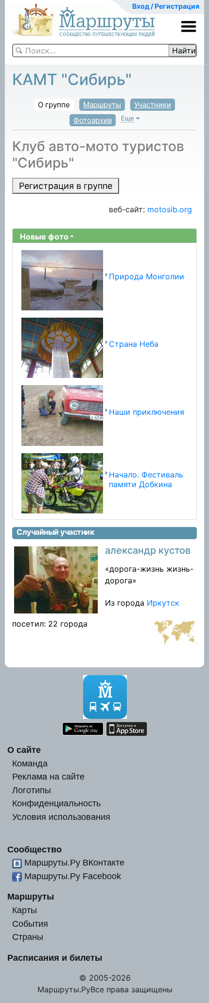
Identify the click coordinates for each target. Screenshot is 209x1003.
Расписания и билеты (54, 957)
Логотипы (31, 790)
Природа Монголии (146, 276)
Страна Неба (133, 344)
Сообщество (34, 849)
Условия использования (61, 817)
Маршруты (102, 104)
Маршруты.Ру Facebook (72, 876)
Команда (30, 763)
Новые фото (44, 236)
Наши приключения (146, 412)
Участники (152, 104)
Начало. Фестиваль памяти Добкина (146, 479)
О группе (54, 104)
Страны (27, 937)
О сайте (24, 750)
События (30, 923)
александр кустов (148, 550)
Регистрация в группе (65, 186)
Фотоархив (92, 120)
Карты (24, 910)
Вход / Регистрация (165, 6)
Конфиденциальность (56, 803)
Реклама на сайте (48, 776)
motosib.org (169, 209)
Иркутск (163, 603)
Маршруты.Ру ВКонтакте (74, 862)
